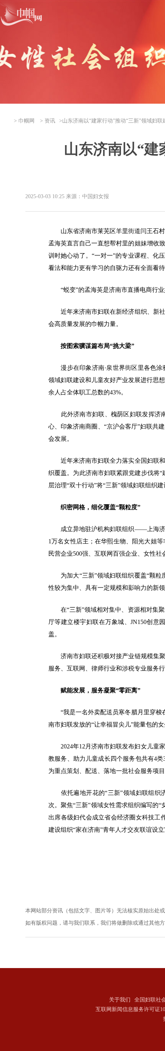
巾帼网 (26, 121)
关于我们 (119, 1000)
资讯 (50, 121)
